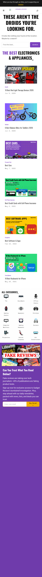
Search (35, 45)
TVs (6, 301)
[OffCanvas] (3, 11)
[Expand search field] (37, 11)
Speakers (21, 313)
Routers (36, 325)
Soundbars (21, 301)
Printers (36, 313)
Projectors (6, 337)
